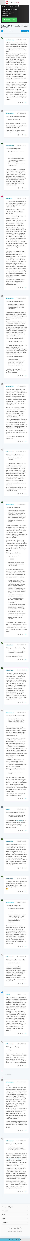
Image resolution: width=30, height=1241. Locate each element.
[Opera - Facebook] (9, 1228)
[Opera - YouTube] (14, 1228)
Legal (3, 1218)
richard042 (9, 198)
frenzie (8, 809)
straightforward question (13, 1158)
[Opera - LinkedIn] (17, 1228)
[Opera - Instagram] (20, 1228)
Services (5, 1211)
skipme (8, 994)
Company (5, 1222)
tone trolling (19, 820)
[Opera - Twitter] (11, 1228)
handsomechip (10, 39)
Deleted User (9, 645)
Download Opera (10, 19)
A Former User (10, 113)
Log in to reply (25, 31)
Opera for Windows (8, 31)
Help (3, 1215)
